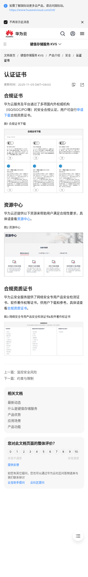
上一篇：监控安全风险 (20, 372)
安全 (68, 55)
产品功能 (14, 427)
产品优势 (14, 414)
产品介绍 (54, 55)
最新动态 (14, 402)
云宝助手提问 (16, 482)
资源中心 (23, 219)
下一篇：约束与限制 (19, 378)
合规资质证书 (17, 308)
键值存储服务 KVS (32, 55)
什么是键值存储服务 (22, 408)
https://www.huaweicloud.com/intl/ (32, 10)
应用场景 (14, 421)
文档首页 (9, 55)
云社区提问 (37, 482)
